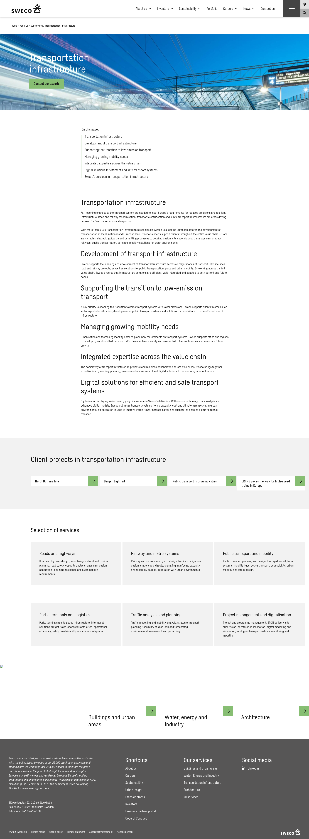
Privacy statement (76, 831)
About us (141, 9)
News (247, 9)
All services (191, 797)
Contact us (268, 9)
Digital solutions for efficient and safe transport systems (121, 170)
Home (14, 25)
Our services (37, 25)
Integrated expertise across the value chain (113, 163)
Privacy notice (38, 831)
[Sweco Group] (26, 8)
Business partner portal (140, 811)
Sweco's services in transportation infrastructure (116, 177)
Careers (228, 9)
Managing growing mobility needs (106, 157)
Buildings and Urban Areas (200, 768)
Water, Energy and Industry (201, 775)
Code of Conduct (136, 818)
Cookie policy (56, 831)
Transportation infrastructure (103, 136)
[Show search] (304, 13)
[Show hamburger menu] (291, 8)
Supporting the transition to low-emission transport (118, 150)
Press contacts (135, 797)
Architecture (192, 790)
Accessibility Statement (100, 831)
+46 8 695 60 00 (31, 811)
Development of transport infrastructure (111, 143)
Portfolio (212, 9)
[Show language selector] (304, 4)
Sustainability (188, 9)
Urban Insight (134, 790)
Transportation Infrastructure (202, 783)
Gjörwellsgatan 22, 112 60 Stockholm (30, 802)
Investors (163, 9)
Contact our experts (47, 84)
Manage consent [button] (125, 831)
